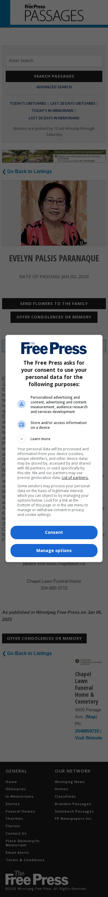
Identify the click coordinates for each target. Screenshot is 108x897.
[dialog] (54, 448)
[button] (54, 439)
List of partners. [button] (75, 477)
